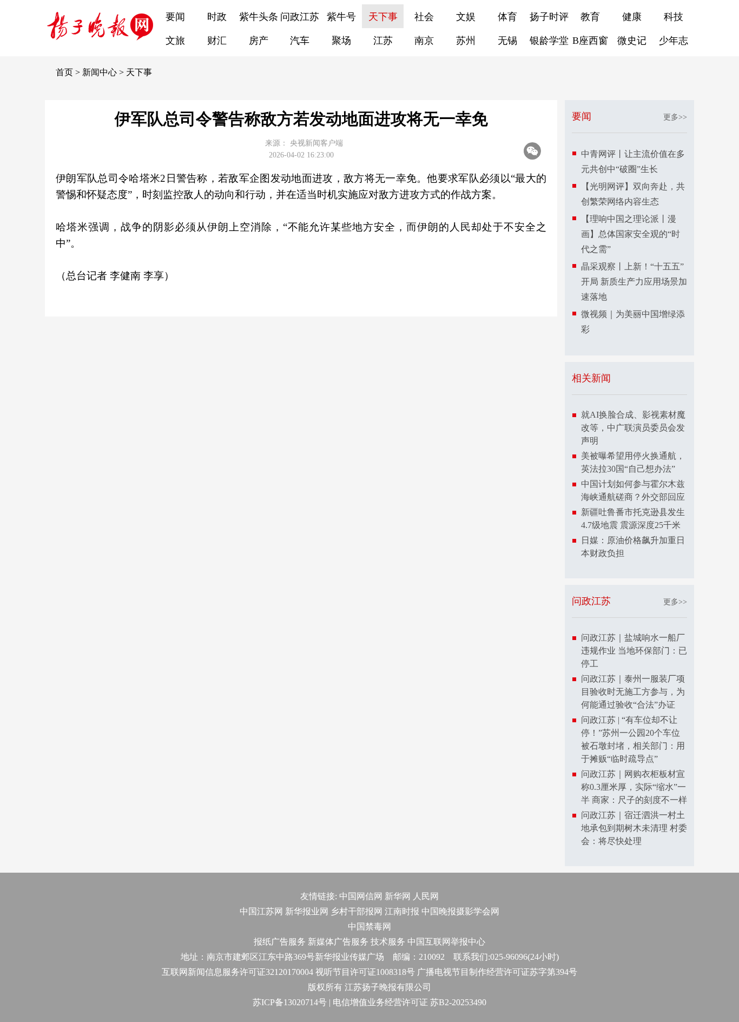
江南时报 (402, 911)
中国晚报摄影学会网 (460, 911)
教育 (590, 16)
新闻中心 (99, 72)
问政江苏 (299, 16)
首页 (64, 72)
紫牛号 (341, 16)
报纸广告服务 (280, 941)
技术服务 (388, 941)
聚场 (341, 40)
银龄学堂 (549, 40)
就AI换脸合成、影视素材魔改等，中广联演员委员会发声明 (633, 427)
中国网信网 (360, 896)
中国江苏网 (261, 911)
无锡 (507, 40)
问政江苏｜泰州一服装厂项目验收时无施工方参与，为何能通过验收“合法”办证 (633, 691)
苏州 (466, 40)
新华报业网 (306, 911)
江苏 (383, 40)
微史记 (631, 40)
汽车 (299, 40)
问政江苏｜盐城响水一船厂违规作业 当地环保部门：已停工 (634, 650)
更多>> (675, 117)
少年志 (673, 40)
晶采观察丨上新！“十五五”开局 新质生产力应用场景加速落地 (634, 281)
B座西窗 (590, 40)
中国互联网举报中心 (446, 941)
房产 (258, 40)
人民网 (426, 896)
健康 (632, 16)
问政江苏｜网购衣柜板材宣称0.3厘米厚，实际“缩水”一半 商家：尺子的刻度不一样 (634, 787)
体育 (507, 16)
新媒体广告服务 (338, 941)
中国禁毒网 (369, 926)
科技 (673, 16)
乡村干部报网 (356, 911)
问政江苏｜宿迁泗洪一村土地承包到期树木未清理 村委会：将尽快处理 (634, 828)
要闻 (175, 16)
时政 (217, 16)
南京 (424, 40)
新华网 (398, 896)
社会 (424, 16)
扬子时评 (549, 16)
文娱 (466, 16)
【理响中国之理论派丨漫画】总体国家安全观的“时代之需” (630, 234)
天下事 (383, 16)
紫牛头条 (258, 16)
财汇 (217, 40)
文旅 (175, 40)
